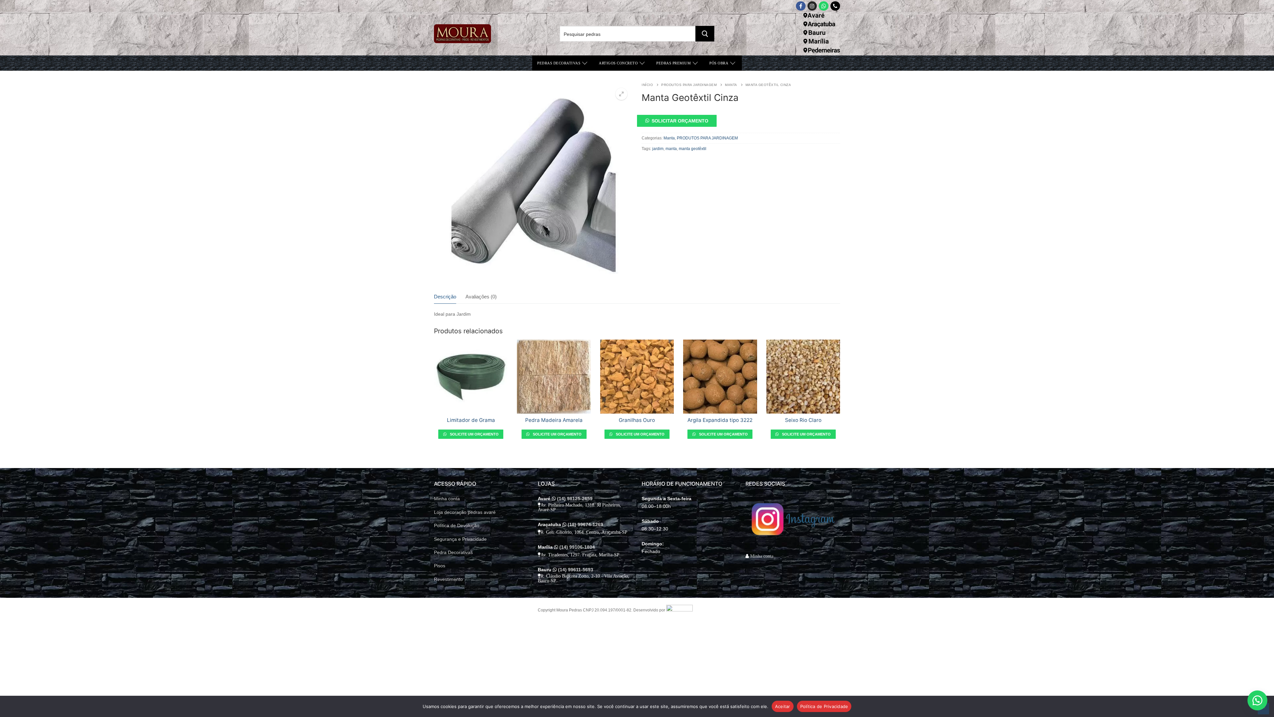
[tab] (445, 297)
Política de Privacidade (824, 706)
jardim (658, 148)
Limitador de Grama (471, 420)
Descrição (445, 296)
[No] (1263, 708)
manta (671, 148)
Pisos (439, 565)
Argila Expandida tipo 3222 (719, 420)
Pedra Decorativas (453, 552)
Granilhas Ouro (637, 420)
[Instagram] (812, 6)
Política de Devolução (456, 525)
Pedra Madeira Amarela (554, 420)
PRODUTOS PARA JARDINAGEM (689, 85)
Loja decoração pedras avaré (465, 512)
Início (647, 85)
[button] (621, 94)
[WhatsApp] (823, 6)
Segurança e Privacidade (460, 539)
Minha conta (447, 498)
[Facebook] (801, 6)
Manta (731, 85)
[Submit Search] (704, 33)
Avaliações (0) (481, 296)
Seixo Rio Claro (803, 420)
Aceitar (782, 706)
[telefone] (835, 6)
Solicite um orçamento (474, 434)
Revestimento (448, 579)
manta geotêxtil (692, 148)
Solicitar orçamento (680, 120)
